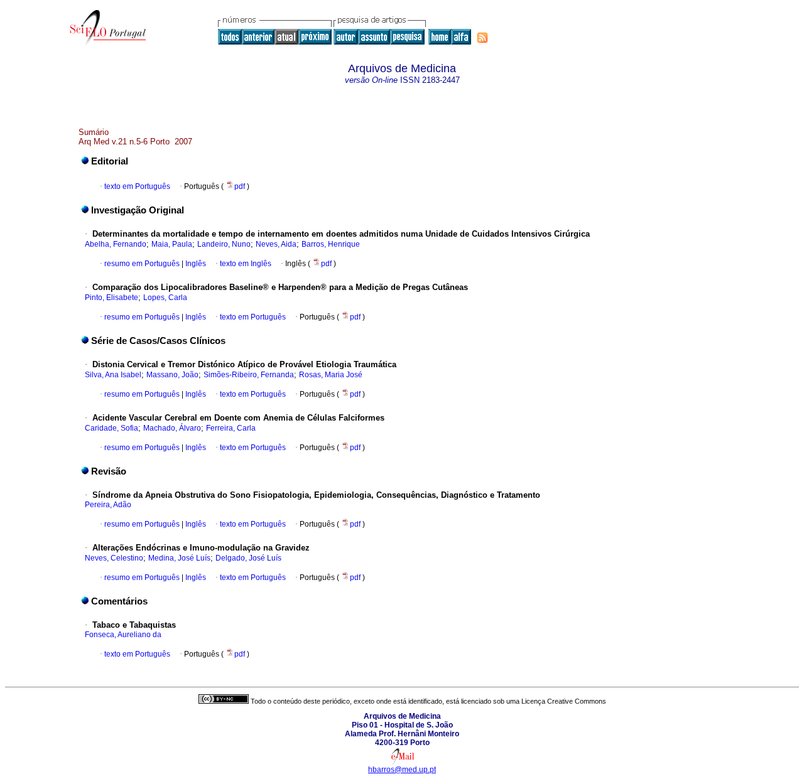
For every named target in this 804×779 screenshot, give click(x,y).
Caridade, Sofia (111, 428)
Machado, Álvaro (172, 428)
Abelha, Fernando (115, 244)
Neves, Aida (276, 244)
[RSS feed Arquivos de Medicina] (482, 38)
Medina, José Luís (179, 558)
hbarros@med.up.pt (402, 769)
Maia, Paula (171, 244)
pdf (240, 186)
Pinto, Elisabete (111, 297)
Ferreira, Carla (231, 428)
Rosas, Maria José (330, 374)
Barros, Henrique (331, 244)
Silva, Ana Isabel (113, 374)
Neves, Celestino (114, 558)
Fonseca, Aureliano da (123, 634)
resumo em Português (142, 263)
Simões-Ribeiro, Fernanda (249, 374)
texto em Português (137, 186)
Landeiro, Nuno (224, 244)
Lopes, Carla (165, 297)
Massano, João (172, 374)
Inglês (194, 263)
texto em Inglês (245, 263)
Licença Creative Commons (563, 701)
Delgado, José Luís (248, 558)
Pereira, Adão (108, 504)
